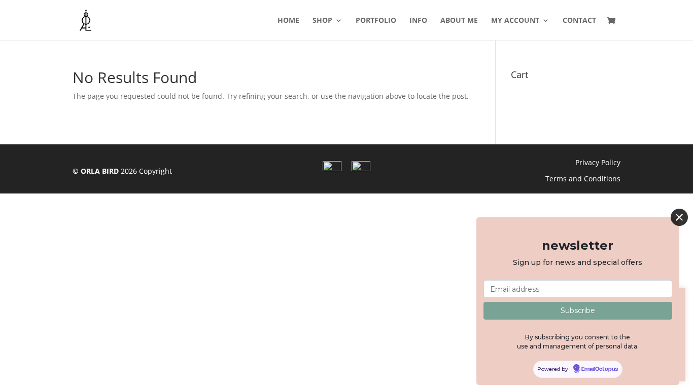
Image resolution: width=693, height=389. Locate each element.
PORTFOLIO (376, 21)
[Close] (679, 217)
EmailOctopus (599, 369)
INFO (418, 21)
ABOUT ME (459, 21)
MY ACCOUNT (515, 21)
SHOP (322, 21)
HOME (288, 21)
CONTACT (579, 21)
